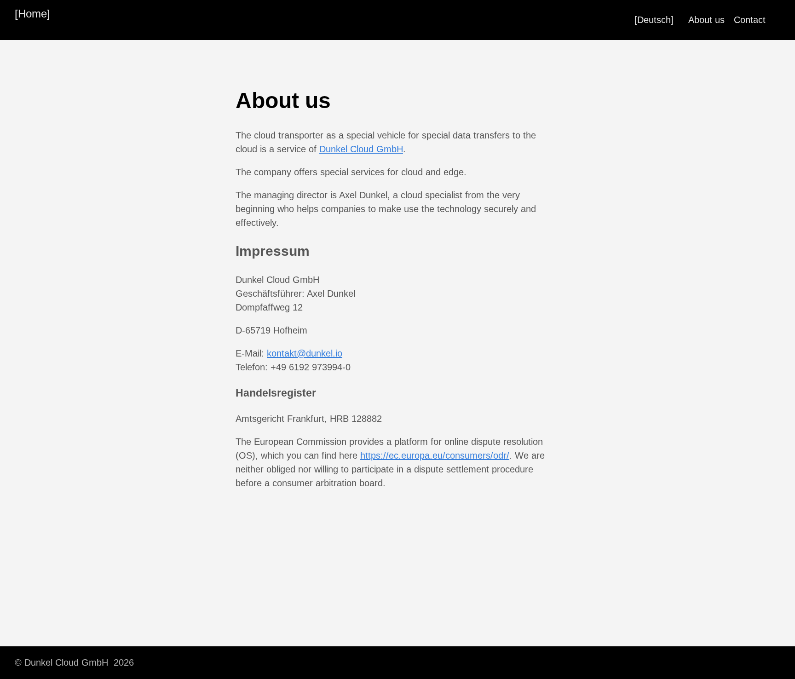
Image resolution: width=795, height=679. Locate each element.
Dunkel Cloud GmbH (361, 149)
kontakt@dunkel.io (304, 353)
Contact (750, 20)
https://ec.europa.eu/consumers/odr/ (434, 455)
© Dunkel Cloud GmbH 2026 (74, 662)
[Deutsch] (654, 20)
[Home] (32, 13)
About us (706, 20)
